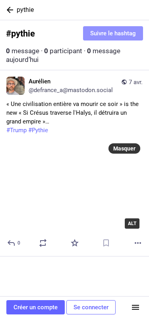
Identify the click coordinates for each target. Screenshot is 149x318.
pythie (25, 9)
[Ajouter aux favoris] (74, 243)
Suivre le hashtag (113, 33)
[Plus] (138, 243)
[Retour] (8, 10)
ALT (132, 223)
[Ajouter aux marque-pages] (106, 243)
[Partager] (43, 243)
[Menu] (135, 307)
